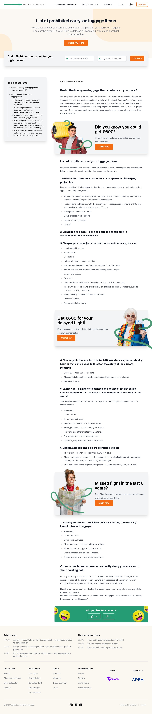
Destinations (83, 683)
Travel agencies (85, 687)
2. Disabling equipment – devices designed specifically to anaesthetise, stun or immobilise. (27, 110)
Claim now (104, 146)
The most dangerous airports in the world (105, 640)
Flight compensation (12, 678)
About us (57, 678)
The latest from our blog (89, 635)
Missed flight (34, 687)
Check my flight (76, 43)
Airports (81, 678)
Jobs (55, 687)
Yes (96, 616)
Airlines (81, 673)
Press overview (60, 683)
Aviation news (10, 635)
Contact (121, 4)
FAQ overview (34, 692)
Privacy (143, 705)
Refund (7, 673)
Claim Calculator (11, 683)
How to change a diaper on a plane (102, 644)
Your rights (33, 673)
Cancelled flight (35, 683)
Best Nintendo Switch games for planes (104, 647)
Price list (7, 687)
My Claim (142, 4)
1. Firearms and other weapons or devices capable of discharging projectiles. (27, 102)
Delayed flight (34, 678)
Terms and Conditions (128, 705)
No (110, 616)
